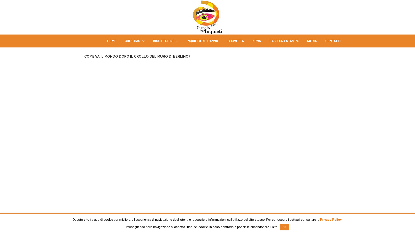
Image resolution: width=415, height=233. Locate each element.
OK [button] (284, 227)
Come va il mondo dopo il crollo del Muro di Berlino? (137, 56)
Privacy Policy (331, 220)
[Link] (207, 17)
